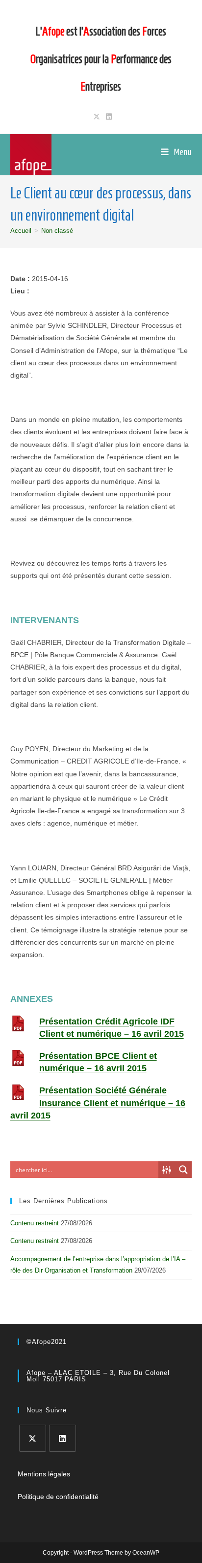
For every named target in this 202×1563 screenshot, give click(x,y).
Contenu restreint (34, 1223)
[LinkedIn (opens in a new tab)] (107, 116)
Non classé (57, 230)
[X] (32, 1438)
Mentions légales (44, 1474)
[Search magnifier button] (183, 1169)
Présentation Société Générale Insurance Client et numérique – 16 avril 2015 (97, 1102)
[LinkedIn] (62, 1438)
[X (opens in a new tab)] (96, 116)
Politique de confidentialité (58, 1496)
